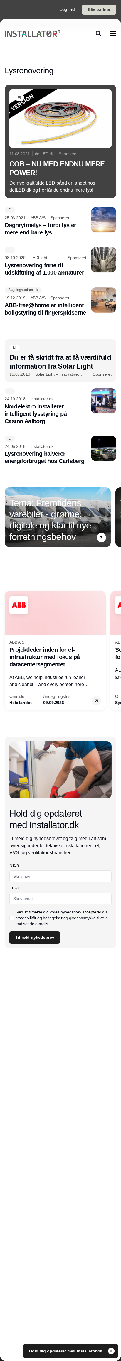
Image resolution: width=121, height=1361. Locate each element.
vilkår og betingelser (45, 918)
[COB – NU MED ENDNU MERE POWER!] (60, 141)
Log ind (67, 9)
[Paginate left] (9, 517)
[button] (101, 537)
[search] (98, 33)
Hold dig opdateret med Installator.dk (66, 1351)
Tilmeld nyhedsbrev (34, 937)
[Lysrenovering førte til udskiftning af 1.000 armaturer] (60, 261)
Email (14, 887)
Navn (14, 865)
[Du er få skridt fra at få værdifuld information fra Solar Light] (60, 360)
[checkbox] (11, 918)
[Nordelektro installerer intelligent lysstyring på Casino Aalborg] (60, 406)
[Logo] (32, 33)
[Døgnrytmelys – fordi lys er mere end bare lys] (60, 222)
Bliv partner (99, 9)
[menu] (113, 33)
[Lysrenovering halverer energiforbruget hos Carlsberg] (60, 450)
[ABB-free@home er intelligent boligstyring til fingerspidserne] (60, 302)
